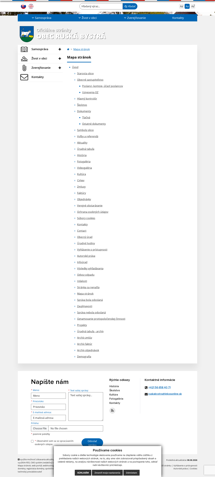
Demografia (84, 356)
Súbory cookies (86, 218)
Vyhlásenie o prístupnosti (92, 249)
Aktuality (82, 142)
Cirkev (80, 180)
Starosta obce (85, 73)
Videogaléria (84, 168)
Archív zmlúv (84, 337)
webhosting (48, 465)
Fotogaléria (84, 161)
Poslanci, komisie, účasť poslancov (102, 86)
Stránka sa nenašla (88, 287)
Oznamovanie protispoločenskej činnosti (101, 319)
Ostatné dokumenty (94, 124)
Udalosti (82, 281)
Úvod (75, 67)
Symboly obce (85, 130)
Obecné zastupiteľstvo (90, 79)
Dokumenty (84, 111)
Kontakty (178, 18)
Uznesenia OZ (90, 92)
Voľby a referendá (87, 136)
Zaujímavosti (84, 306)
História (82, 155)
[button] (41, 17)
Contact (81, 230)
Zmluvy (81, 186)
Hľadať (131, 6)
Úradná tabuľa (85, 149)
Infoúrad (82, 262)
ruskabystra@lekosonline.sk (165, 394)
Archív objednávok (88, 350)
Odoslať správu (92, 443)
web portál (37, 465)
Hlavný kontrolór (87, 98)
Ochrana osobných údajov (92, 212)
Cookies (193, 468)
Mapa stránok (81, 49)
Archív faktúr (84, 344)
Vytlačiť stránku (164, 465)
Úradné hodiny (86, 243)
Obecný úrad (84, 237)
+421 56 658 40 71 (159, 387)
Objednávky (84, 199)
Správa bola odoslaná (90, 300)
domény (21, 468)
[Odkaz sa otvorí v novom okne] (112, 411)
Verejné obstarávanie (89, 205)
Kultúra (81, 174)
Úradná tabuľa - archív (90, 331)
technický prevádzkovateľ (30, 471)
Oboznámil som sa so (54, 442)
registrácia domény (35, 468)
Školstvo (82, 105)
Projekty (82, 325)
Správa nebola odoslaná (91, 312)
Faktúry (81, 193)
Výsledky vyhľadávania (90, 268)
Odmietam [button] (131, 472)
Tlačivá (86, 117)
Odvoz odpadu (85, 274)
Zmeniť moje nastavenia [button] (107, 472)
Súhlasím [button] (83, 472)
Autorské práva (86, 256)
